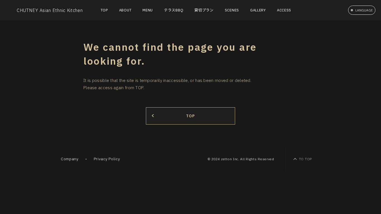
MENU (148, 10)
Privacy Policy (107, 158)
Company (70, 158)
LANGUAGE (364, 10)
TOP (104, 10)
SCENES (232, 10)
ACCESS (284, 10)
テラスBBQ (173, 10)
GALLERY (258, 10)
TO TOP (305, 159)
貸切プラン (204, 10)
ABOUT (125, 10)
